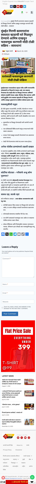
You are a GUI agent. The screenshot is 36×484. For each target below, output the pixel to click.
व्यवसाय (23, 463)
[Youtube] (18, 6)
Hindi (16, 1)
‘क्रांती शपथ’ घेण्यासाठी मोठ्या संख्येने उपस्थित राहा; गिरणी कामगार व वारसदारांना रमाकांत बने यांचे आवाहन (11, 382)
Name (5, 284)
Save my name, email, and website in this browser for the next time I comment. (17, 307)
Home (3, 21)
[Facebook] (11, 6)
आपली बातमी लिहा (8, 445)
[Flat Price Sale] (18, 346)
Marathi (21, 1)
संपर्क (27, 445)
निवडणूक (13, 463)
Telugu (4, 4)
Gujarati (11, 1)
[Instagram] (21, 6)
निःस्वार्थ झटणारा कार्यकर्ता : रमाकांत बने (12, 412)
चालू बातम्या (6, 459)
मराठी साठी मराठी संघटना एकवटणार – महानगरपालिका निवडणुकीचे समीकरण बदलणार (12, 422)
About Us (19, 445)
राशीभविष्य (5, 466)
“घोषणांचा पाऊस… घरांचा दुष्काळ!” (11, 404)
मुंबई (8, 21)
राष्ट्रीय (23, 466)
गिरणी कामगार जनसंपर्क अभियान (11, 456)
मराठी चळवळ (27, 456)
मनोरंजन (5, 463)
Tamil (32, 1)
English (5, 1)
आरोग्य (30, 466)
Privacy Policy (7, 450)
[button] (31, 12)
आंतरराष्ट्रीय (15, 466)
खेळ (30, 459)
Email (5, 293)
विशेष (4, 470)
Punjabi (27, 1)
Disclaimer (19, 450)
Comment (7, 259)
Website (5, 302)
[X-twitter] (14, 6)
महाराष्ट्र (15, 459)
